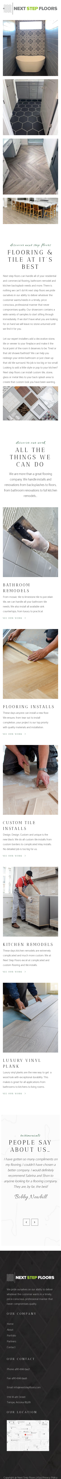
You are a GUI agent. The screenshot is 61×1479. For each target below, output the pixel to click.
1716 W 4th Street (16, 1397)
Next (34, 1222)
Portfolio (11, 1335)
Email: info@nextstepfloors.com (24, 1387)
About (10, 1329)
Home (10, 1324)
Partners (11, 1341)
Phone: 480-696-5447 (18, 1369)
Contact (11, 1347)
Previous (26, 1222)
